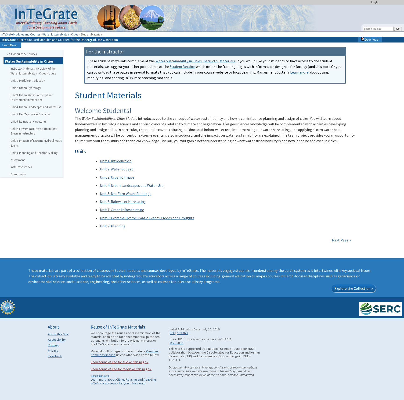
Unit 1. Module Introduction (28, 80)
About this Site (58, 334)
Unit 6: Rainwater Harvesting (123, 201)
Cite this (182, 333)
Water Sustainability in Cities (60, 34)
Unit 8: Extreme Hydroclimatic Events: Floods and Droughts (147, 218)
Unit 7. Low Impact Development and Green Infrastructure (34, 131)
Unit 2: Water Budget (116, 169)
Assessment (18, 160)
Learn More (9, 45)
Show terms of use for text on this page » (119, 362)
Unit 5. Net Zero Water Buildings (30, 114)
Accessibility (57, 339)
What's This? (177, 343)
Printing (53, 345)
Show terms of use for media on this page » (121, 369)
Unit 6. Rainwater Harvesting (28, 121)
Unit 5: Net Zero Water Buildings (125, 193)
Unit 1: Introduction (115, 161)
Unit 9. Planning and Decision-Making (34, 153)
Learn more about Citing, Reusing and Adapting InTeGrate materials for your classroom (123, 381)
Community (18, 174)
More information (100, 375)
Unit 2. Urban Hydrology (26, 88)
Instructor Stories (21, 167)
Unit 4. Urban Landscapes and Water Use (36, 107)
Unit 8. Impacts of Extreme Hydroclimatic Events (36, 143)
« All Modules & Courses (22, 54)
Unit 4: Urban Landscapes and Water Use (131, 185)
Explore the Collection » (353, 288)
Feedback (55, 356)
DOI (172, 333)
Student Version (182, 66)
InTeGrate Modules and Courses (20, 34)
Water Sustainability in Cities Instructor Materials (195, 61)
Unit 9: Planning (113, 226)
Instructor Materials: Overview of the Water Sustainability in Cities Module (33, 71)
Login (375, 2)
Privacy (53, 350)
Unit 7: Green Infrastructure (122, 209)
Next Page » (341, 240)
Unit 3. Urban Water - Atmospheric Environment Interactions (32, 97)
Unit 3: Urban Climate (117, 177)
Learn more (299, 72)
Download (371, 39)
